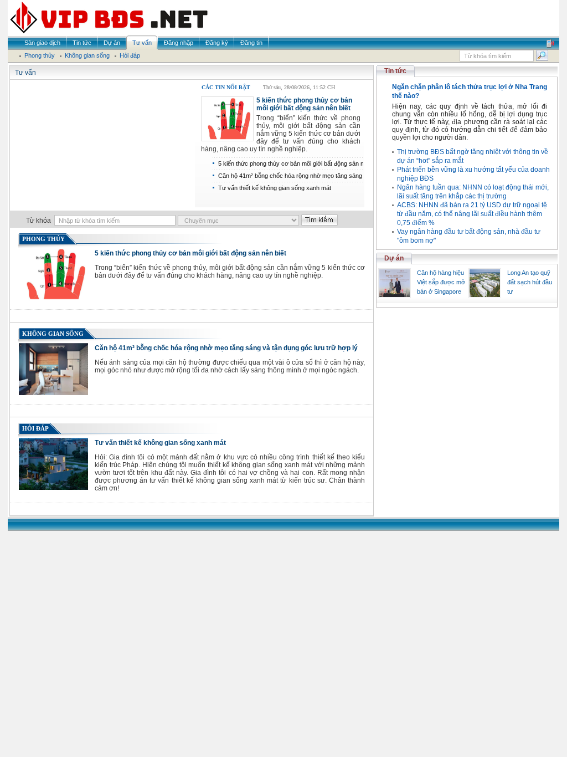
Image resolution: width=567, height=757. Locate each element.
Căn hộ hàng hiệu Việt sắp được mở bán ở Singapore (441, 282)
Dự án (394, 258)
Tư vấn (25, 72)
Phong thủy (43, 239)
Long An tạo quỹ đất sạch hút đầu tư (529, 282)
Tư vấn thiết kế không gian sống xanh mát (274, 188)
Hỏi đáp (35, 428)
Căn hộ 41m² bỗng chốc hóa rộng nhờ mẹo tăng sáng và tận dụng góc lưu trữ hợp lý (226, 348)
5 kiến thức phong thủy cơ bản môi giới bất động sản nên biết (304, 104)
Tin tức (395, 71)
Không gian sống (53, 333)
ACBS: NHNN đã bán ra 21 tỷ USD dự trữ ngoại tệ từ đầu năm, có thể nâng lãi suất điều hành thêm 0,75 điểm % (472, 214)
